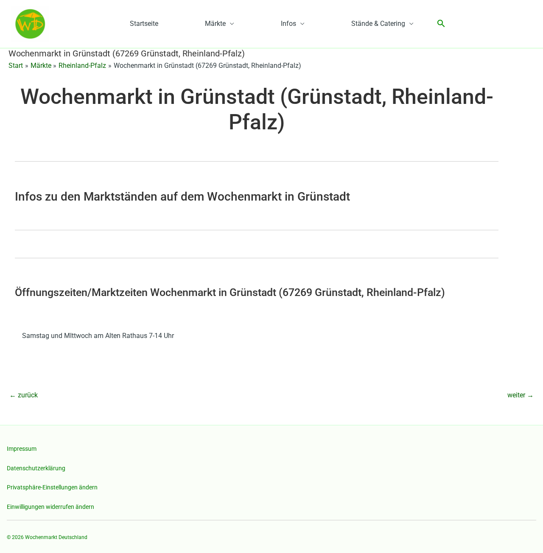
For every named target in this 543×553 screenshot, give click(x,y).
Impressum (21, 448)
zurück (23, 395)
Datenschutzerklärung (36, 468)
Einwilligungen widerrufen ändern (50, 506)
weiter (520, 395)
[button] (441, 24)
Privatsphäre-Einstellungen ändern (52, 487)
